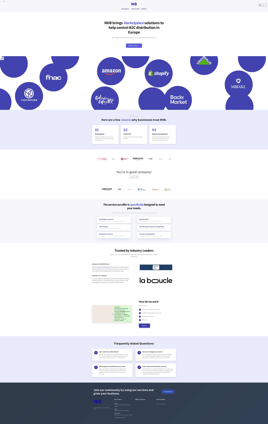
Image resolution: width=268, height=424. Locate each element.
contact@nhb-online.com (120, 417)
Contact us (133, 177)
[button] (4, 1)
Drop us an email (134, 45)
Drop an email (168, 391)
